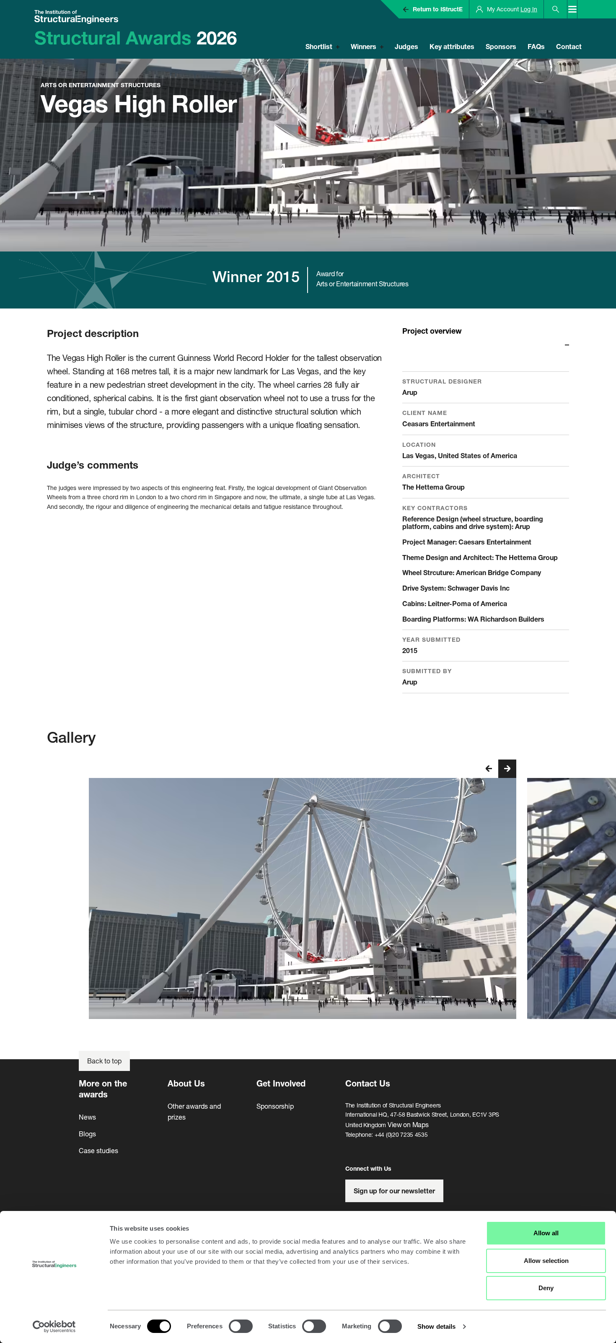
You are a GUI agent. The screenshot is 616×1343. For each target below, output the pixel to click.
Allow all (546, 1233)
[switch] (241, 1326)
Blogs (87, 1134)
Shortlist (318, 46)
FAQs (536, 46)
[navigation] (498, 769)
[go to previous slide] (489, 769)
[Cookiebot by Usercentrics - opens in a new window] (54, 1326)
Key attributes (452, 46)
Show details (436, 1326)
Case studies (98, 1150)
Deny (546, 1287)
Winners (363, 46)
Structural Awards (135, 37)
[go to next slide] (507, 769)
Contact (569, 46)
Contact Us (367, 1083)
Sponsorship (275, 1106)
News (87, 1117)
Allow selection (546, 1260)
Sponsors (501, 46)
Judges (406, 46)
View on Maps (408, 1124)
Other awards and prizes (194, 1111)
